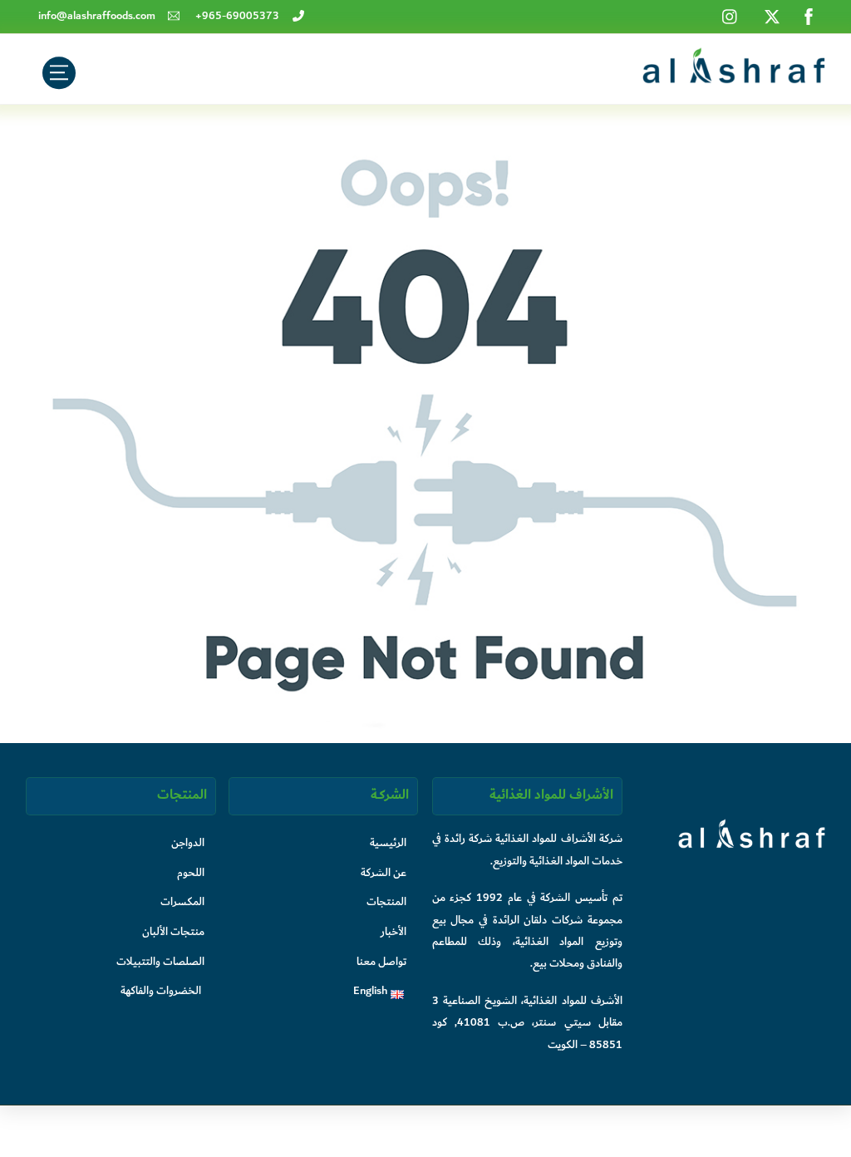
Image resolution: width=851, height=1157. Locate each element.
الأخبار (393, 931)
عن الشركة (383, 872)
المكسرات (182, 901)
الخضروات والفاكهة (161, 990)
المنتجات (386, 901)
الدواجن (187, 842)
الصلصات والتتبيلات (160, 961)
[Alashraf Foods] (733, 78)
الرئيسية (388, 842)
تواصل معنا (381, 961)
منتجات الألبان (173, 931)
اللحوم (190, 872)
